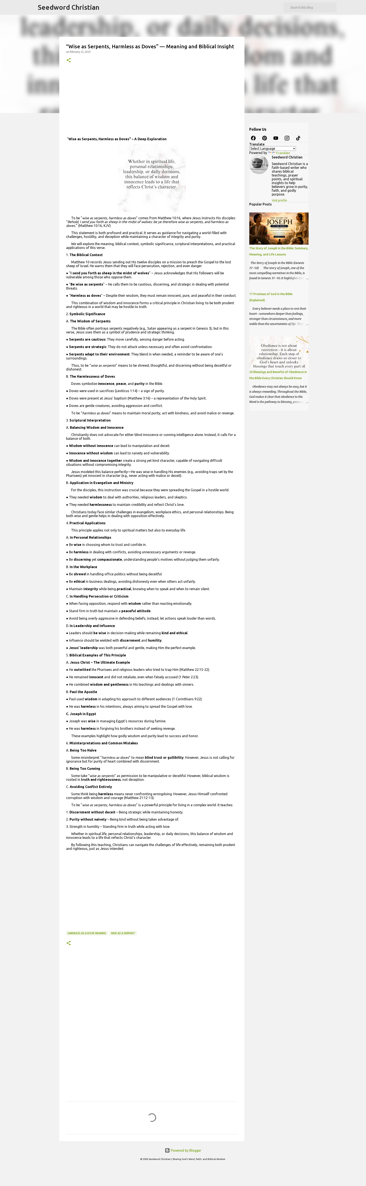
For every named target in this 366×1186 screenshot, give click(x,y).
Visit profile (279, 200)
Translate (283, 153)
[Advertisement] (152, 101)
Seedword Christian (68, 7)
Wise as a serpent (123, 933)
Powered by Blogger (185, 1150)
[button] (68, 60)
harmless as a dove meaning (87, 933)
